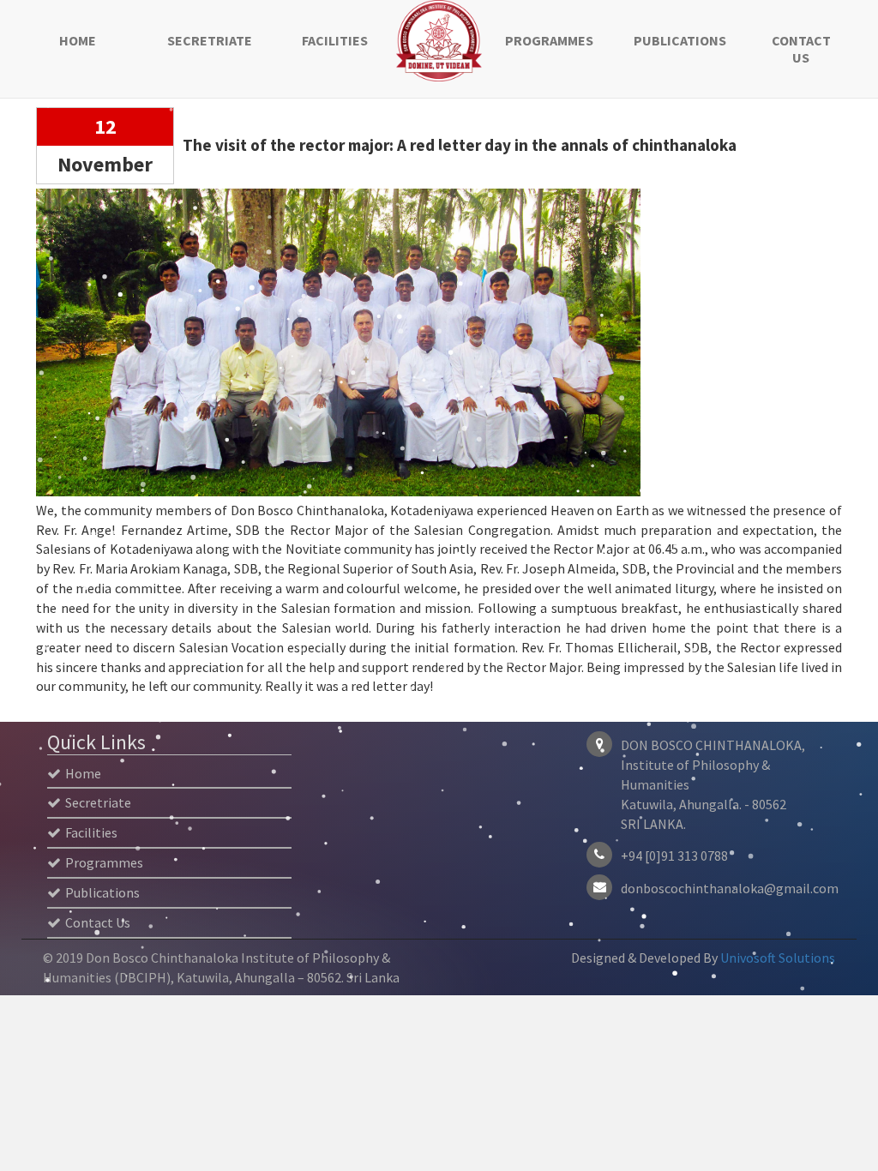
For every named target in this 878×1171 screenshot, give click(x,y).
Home (77, 40)
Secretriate (209, 40)
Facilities (335, 40)
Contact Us (801, 49)
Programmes (549, 40)
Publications (679, 40)
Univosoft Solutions (777, 957)
